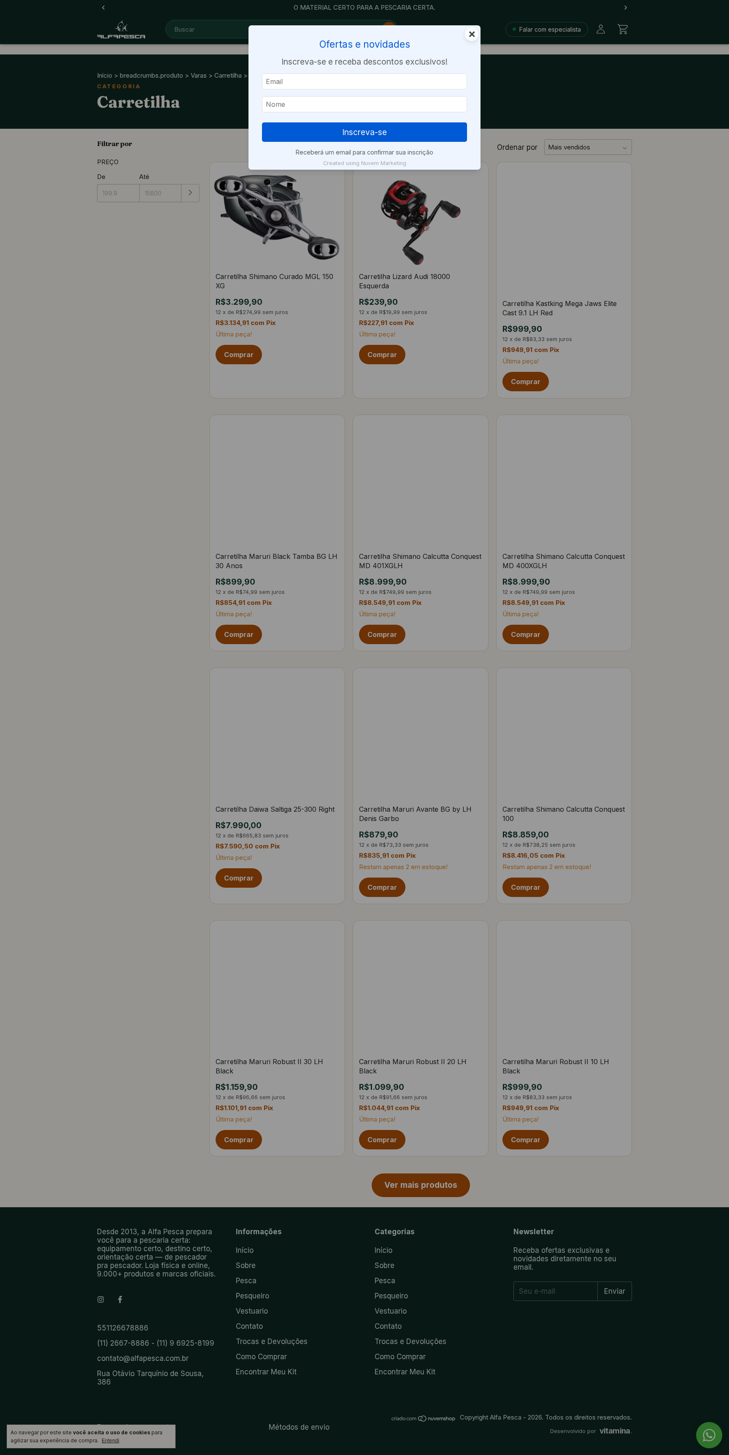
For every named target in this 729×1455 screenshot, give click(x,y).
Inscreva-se (364, 132)
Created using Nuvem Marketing (364, 163)
